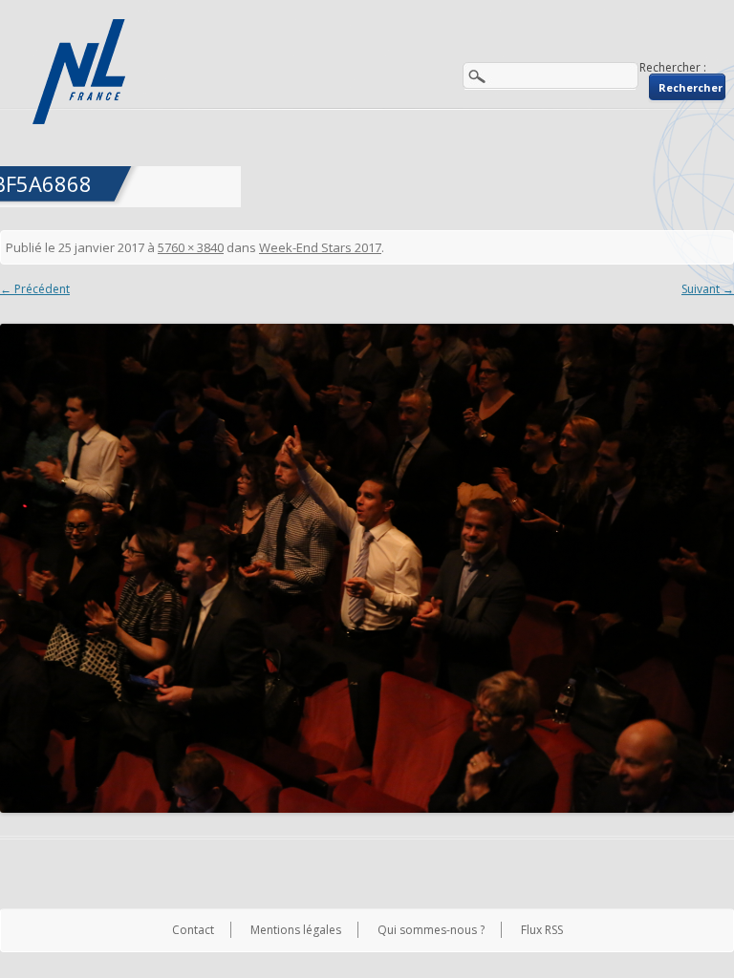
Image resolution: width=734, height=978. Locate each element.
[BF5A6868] (367, 568)
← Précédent (35, 289)
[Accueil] (81, 71)
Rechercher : (672, 67)
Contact (193, 930)
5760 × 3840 (191, 247)
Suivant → (707, 289)
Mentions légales (295, 930)
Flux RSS (542, 930)
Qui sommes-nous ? (431, 930)
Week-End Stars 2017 (320, 247)
